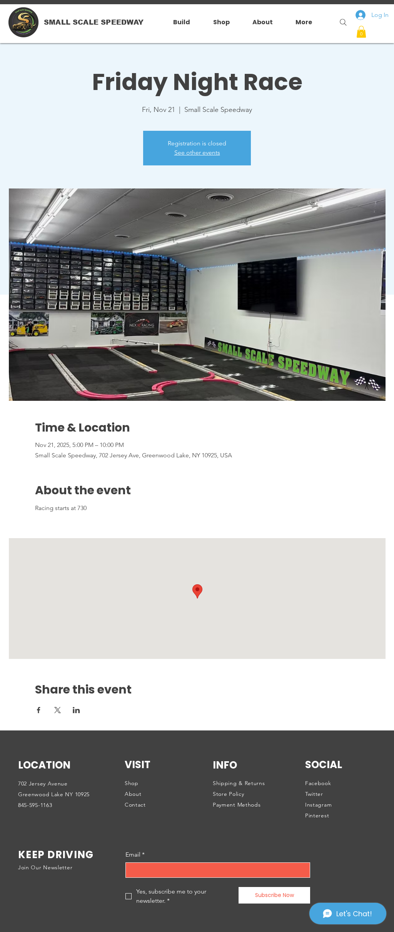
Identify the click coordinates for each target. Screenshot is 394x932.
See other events (197, 152)
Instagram (318, 804)
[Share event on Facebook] (38, 710)
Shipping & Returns (239, 783)
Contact (135, 804)
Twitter (314, 793)
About (133, 793)
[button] (361, 32)
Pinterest (317, 815)
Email (135, 854)
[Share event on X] (57, 710)
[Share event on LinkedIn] (76, 710)
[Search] (340, 22)
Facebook (318, 783)
